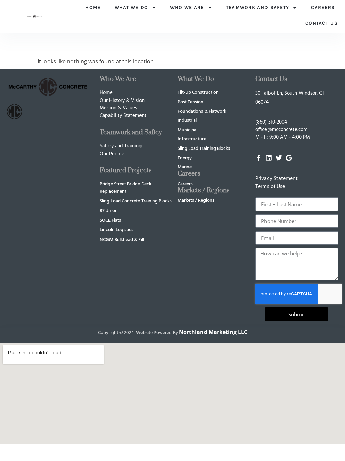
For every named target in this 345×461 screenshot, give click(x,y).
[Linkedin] (268, 158)
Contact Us (321, 23)
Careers (323, 7)
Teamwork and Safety (257, 7)
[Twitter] (279, 158)
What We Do (131, 7)
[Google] (289, 158)
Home (92, 7)
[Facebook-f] (258, 158)
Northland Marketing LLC (213, 332)
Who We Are (187, 7)
